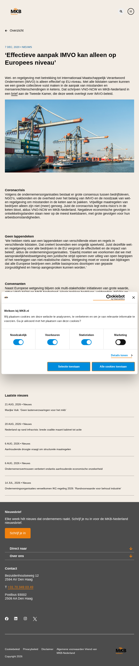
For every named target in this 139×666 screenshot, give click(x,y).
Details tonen (119, 355)
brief (14, 94)
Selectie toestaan (69, 366)
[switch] (52, 342)
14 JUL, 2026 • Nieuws (18, 482)
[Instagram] (26, 619)
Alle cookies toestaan (113, 366)
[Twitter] (35, 619)
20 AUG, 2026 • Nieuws (18, 424)
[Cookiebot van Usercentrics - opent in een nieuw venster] (109, 297)
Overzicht (17, 30)
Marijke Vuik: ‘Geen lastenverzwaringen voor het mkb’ (35, 410)
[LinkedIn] (16, 619)
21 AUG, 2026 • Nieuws (18, 404)
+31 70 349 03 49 (20, 587)
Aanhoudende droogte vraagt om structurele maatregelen (38, 449)
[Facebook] (7, 619)
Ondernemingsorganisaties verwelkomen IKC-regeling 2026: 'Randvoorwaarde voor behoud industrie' (63, 488)
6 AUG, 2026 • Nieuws (17, 443)
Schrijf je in (18, 533)
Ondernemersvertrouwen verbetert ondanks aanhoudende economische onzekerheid (54, 468)
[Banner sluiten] (133, 297)
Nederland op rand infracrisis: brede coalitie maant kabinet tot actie (43, 429)
